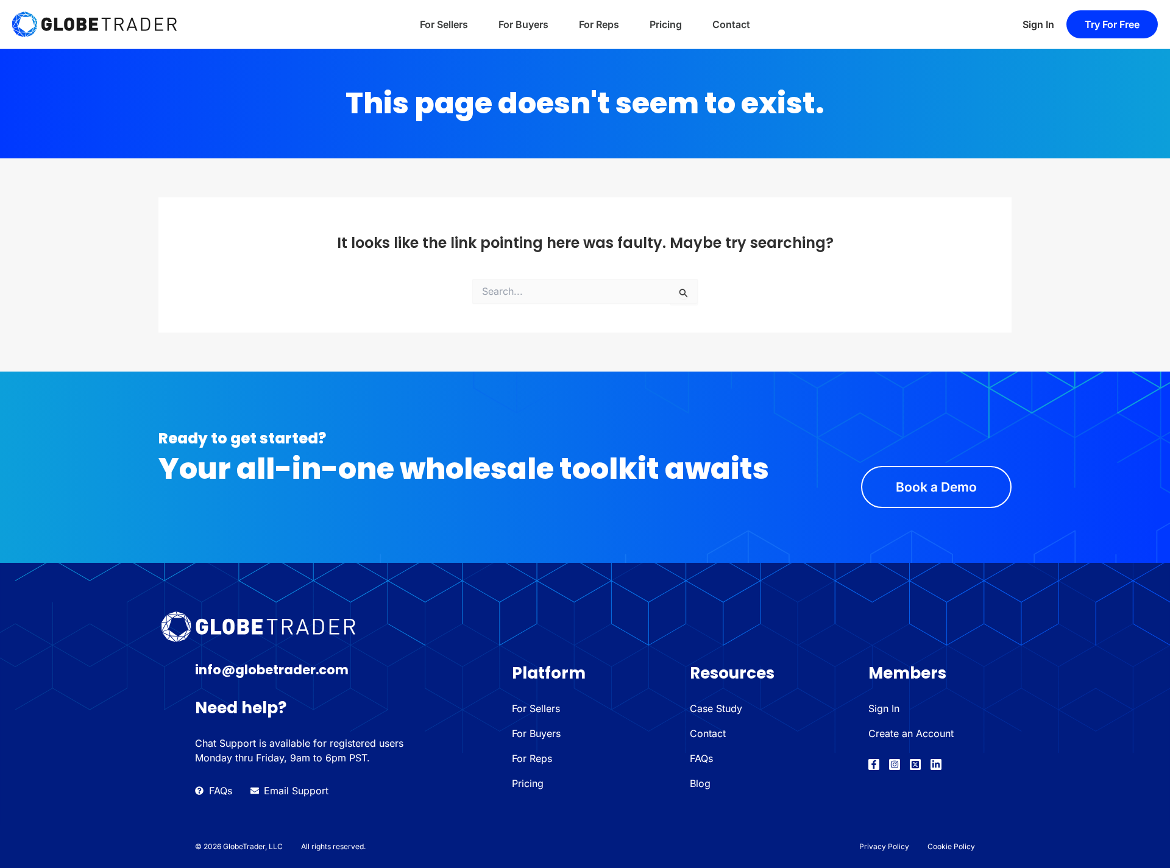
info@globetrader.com (272, 670)
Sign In (1038, 24)
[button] (1112, 24)
